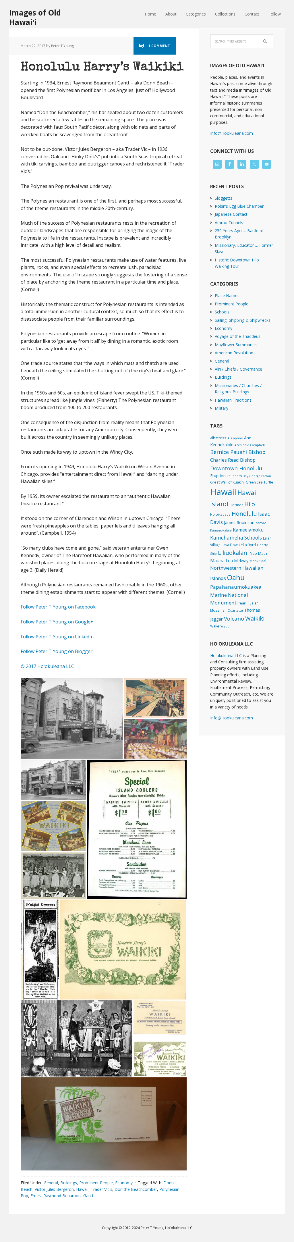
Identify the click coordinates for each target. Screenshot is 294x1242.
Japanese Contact (231, 214)
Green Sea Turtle (259, 482)
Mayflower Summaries (236, 344)
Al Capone (235, 438)
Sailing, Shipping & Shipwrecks (242, 320)
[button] (72, 718)
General (51, 1182)
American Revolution (234, 352)
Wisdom (226, 626)
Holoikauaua (220, 514)
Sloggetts (223, 198)
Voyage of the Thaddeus (237, 336)
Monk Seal (257, 561)
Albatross (218, 438)
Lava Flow (230, 544)
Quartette (235, 611)
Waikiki (254, 618)
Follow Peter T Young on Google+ (57, 622)
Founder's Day (237, 476)
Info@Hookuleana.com (231, 133)
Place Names (227, 295)
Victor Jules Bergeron (54, 1189)
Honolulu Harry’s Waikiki (102, 67)
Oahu (236, 577)
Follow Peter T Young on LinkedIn (58, 636)
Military (221, 408)
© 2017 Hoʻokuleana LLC (47, 666)
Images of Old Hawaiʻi (35, 17)
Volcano (234, 618)
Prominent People (96, 1182)
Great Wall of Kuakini (227, 482)
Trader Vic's (101, 1189)
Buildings (68, 1182)
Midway (241, 560)
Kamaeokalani (221, 530)
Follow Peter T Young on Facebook (59, 607)
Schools (222, 312)
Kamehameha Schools (236, 537)
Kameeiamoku (248, 530)
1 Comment (159, 45)
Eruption (218, 475)
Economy (124, 1182)
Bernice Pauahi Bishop (238, 451)
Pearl (241, 603)
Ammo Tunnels (229, 222)
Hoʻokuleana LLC (226, 655)
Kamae (261, 523)
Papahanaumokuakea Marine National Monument (236, 595)
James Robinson (239, 522)
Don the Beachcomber (136, 1189)
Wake (214, 626)
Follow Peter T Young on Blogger (56, 651)
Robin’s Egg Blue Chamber (239, 206)
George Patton (260, 476)
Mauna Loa (221, 560)
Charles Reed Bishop (233, 460)
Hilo (249, 504)
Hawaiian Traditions (233, 400)
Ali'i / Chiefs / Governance (238, 369)
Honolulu (244, 513)
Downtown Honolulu (236, 468)
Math (262, 553)
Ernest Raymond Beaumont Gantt (62, 1195)
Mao (253, 553)
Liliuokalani (233, 553)
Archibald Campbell (250, 445)
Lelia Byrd (247, 544)
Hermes (236, 504)
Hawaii (82, 1189)
